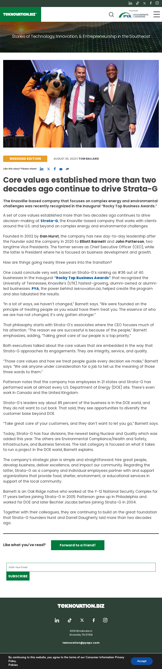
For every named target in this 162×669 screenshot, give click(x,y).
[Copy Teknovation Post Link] (67, 169)
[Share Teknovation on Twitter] (48, 169)
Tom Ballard (88, 159)
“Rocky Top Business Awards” (82, 277)
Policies (13, 665)
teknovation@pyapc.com (81, 643)
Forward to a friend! (78, 545)
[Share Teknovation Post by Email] (60, 169)
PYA (35, 288)
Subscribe (18, 576)
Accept (141, 661)
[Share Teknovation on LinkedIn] (41, 169)
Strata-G (49, 220)
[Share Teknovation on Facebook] (55, 169)
